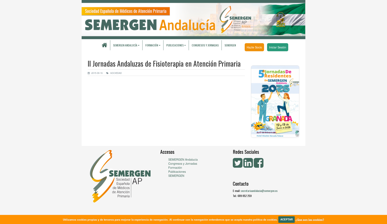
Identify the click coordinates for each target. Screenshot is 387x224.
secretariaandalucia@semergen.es (259, 190)
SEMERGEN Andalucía (125, 45)
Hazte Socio (254, 47)
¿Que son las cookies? (309, 219)
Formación (175, 167)
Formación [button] (151, 45)
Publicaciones (177, 172)
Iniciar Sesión (277, 47)
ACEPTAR (286, 219)
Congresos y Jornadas (205, 45)
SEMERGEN (230, 45)
